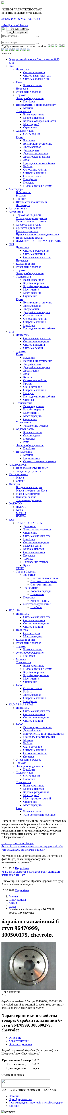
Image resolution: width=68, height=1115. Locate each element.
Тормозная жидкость (28, 214)
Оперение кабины (34, 172)
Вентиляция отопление (37, 143)
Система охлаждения (36, 78)
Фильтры (14, 484)
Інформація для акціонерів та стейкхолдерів (36, 1102)
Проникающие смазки (30, 237)
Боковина (29, 140)
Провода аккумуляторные (32, 467)
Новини (14, 1096)
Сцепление (30, 127)
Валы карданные (33, 114)
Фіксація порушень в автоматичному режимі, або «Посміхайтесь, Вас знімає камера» (32, 848)
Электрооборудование (30, 98)
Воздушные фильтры (29, 487)
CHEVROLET (17, 899)
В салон (21, 195)
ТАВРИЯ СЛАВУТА (29, 522)
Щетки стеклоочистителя (31, 202)
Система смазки (33, 347)
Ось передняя (31, 133)
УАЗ (11, 244)
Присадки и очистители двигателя (37, 234)
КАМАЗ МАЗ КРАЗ (21, 704)
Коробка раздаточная (36, 286)
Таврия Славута (26, 571)
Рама (19, 82)
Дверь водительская (35, 153)
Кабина (27, 166)
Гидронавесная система (37, 185)
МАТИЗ (21, 513)
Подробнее (22, 868)
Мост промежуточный (37, 798)
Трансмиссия (24, 403)
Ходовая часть (25, 130)
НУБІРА (21, 516)
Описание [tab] (15, 1037)
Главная (13, 896)
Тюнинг (21, 198)
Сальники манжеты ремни (39, 461)
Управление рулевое (28, 91)
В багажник (23, 192)
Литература (23, 205)
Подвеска (22, 88)
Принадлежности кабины (39, 163)
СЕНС (20, 568)
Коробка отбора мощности (39, 120)
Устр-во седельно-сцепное (39, 814)
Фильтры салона (26, 497)
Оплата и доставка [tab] (20, 1044)
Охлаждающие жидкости (31, 218)
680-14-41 (10, 18)
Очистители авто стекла (31, 221)
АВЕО (13, 902)
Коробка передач (33, 117)
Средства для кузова (28, 224)
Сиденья (28, 399)
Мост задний (31, 124)
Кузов (19, 137)
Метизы (28, 108)
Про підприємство (20, 1099)
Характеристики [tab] (19, 1040)
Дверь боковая (32, 146)
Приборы (29, 101)
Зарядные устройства (29, 471)
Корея (12, 906)
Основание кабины (35, 169)
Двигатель (22, 69)
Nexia (19, 509)
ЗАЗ (11, 519)
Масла (20, 477)
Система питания (34, 72)
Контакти (14, 1105)
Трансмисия (23, 111)
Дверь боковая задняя (36, 156)
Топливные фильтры (29, 500)
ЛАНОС (21, 506)
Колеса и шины (32, 85)
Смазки (20, 480)
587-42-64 (30, 18)
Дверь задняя (31, 150)
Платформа (30, 179)
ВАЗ (11, 331)
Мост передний (32, 292)
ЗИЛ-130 (14, 610)
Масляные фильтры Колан (32, 490)
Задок (26, 159)
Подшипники (31, 458)
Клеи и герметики (27, 231)
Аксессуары (16, 189)
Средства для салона (28, 227)
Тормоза (21, 95)
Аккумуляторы (18, 464)
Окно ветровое (32, 176)
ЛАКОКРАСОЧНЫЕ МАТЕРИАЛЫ (38, 240)
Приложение (24, 451)
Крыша (27, 383)
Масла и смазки (18, 474)
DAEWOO (15, 503)
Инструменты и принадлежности (36, 104)
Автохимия (16, 211)
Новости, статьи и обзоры (17, 843)
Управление (23, 422)
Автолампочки (18, 208)
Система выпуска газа (37, 75)
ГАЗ (11, 65)
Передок (28, 182)
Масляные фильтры (28, 493)
